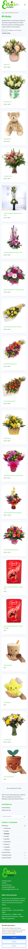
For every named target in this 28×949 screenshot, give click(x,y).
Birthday (6, 834)
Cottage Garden (8, 176)
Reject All (14, 945)
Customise (14, 941)
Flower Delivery (6, 807)
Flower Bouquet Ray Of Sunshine (12, 327)
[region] (14, 936)
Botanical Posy (7, 102)
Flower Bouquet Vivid (9, 401)
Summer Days (7, 739)
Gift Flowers (5, 825)
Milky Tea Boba (8, 665)
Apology (6, 831)
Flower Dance (7, 438)
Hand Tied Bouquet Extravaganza (13, 512)
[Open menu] (24, 4)
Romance (6, 844)
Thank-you (7, 850)
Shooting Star (7, 702)
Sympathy (7, 847)
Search (24, 816)
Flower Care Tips (6, 810)
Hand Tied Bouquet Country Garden (13, 475)
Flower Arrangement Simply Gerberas (14, 289)
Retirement (7, 842)
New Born (7, 839)
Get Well (6, 836)
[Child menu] (25, 825)
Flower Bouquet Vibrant (10, 364)
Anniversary (7, 828)
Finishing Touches (6, 855)
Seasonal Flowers (6, 858)
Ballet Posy (7, 64)
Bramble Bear (7, 139)
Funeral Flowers (6, 852)
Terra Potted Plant (9, 777)
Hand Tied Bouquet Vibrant (11, 550)
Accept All (14, 937)
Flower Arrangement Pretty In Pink (13, 252)
